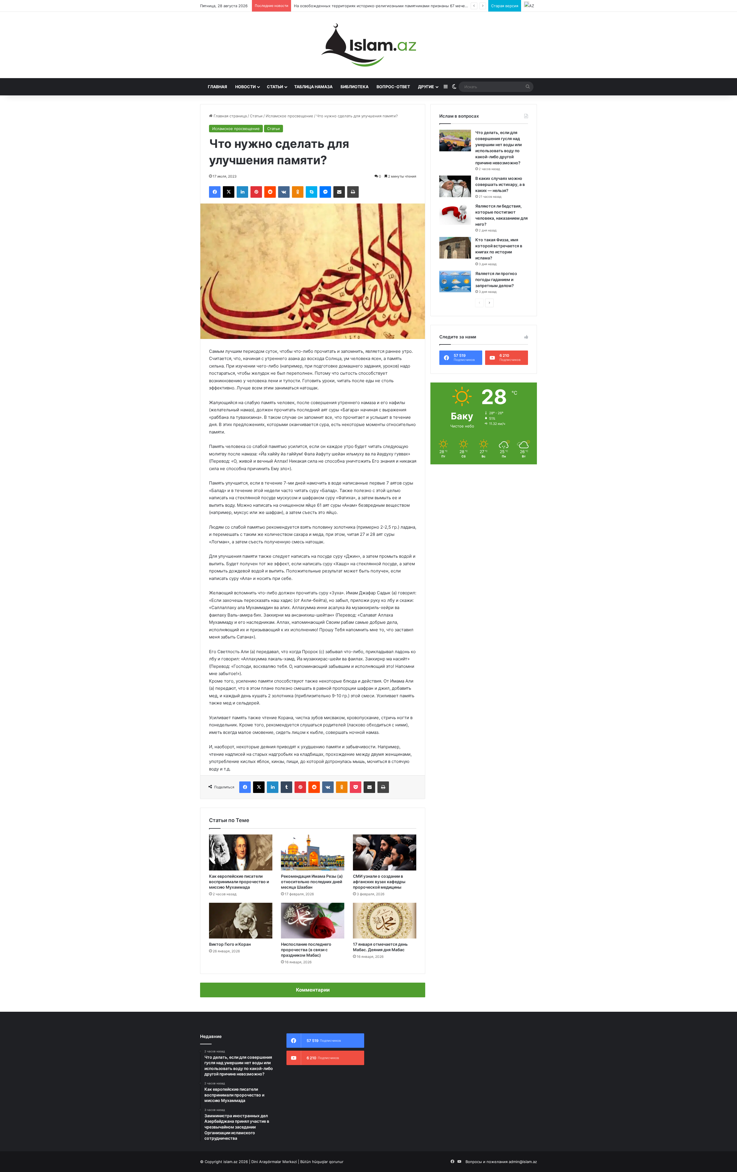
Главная (217, 86)
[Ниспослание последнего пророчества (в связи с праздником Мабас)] (312, 921)
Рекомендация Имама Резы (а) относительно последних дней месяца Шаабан (312, 882)
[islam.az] (368, 45)
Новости (245, 86)
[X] (228, 192)
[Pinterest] (256, 192)
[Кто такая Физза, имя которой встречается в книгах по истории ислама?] (455, 248)
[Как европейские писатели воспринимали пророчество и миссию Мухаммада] (240, 852)
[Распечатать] (353, 192)
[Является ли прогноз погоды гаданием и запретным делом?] (455, 281)
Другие (426, 86)
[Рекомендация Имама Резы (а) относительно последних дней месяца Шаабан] (312, 852)
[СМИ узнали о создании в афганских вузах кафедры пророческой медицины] (384, 852)
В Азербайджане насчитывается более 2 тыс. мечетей (345, 5)
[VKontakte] (284, 192)
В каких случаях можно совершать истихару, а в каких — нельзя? (500, 184)
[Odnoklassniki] (297, 192)
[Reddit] (270, 192)
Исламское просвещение (289, 116)
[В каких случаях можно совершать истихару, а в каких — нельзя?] (455, 186)
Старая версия (504, 5)
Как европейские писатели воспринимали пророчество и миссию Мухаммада (239, 882)
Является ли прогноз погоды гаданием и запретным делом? (496, 279)
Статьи (275, 86)
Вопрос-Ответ (393, 86)
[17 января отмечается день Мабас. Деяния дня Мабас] (384, 921)
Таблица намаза (313, 86)
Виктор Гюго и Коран (230, 944)
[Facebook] (215, 192)
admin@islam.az (523, 1161)
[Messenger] (325, 192)
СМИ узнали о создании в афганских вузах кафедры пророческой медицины (379, 882)
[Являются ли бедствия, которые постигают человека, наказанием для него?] (455, 214)
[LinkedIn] (242, 192)
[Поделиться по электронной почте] (339, 192)
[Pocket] (355, 787)
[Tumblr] (286, 787)
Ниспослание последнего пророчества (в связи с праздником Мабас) (306, 950)
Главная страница (229, 116)
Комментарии (313, 990)
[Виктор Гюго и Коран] (240, 921)
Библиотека (354, 86)
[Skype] (311, 192)
